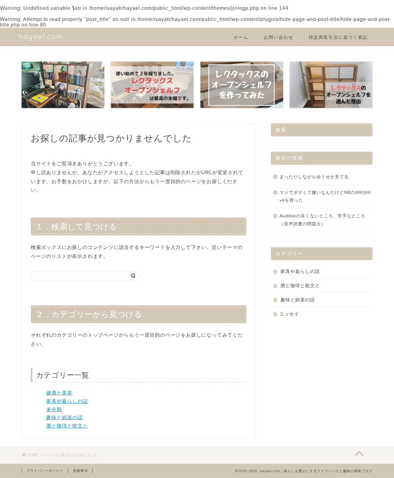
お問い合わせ (278, 37)
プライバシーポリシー (44, 470)
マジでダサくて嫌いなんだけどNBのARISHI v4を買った (325, 196)
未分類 (54, 409)
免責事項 (80, 470)
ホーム (241, 37)
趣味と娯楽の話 (64, 417)
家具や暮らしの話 (67, 401)
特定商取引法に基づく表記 (338, 37)
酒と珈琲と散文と (67, 425)
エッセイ (289, 313)
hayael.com (40, 36)
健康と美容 (59, 393)
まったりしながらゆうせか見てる (314, 177)
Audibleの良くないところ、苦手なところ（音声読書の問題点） (322, 220)
